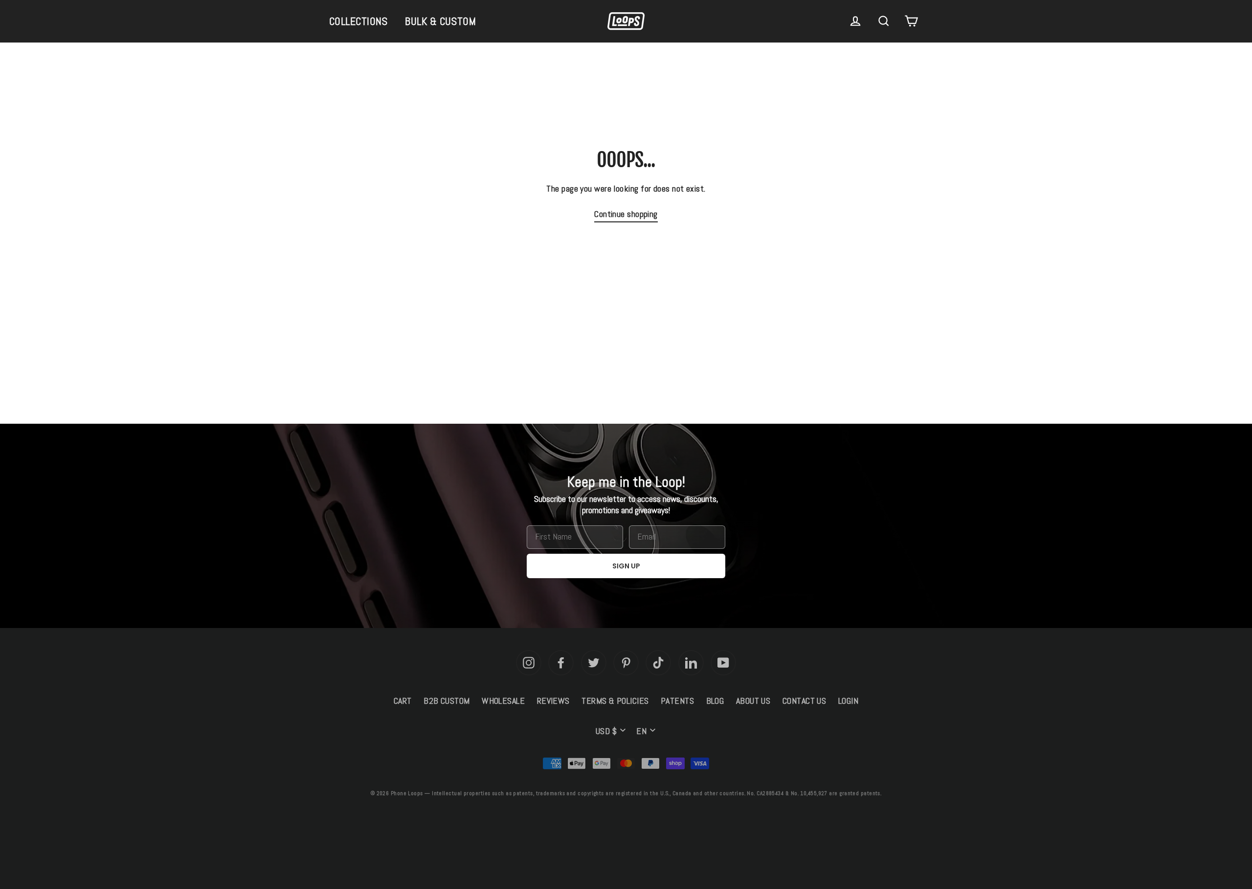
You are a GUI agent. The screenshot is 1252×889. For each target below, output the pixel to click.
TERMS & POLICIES (614, 700)
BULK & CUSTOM (440, 21)
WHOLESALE (503, 700)
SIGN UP (626, 566)
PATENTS (677, 700)
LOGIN (848, 700)
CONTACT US (804, 700)
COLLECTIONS (358, 21)
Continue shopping (626, 213)
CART (403, 700)
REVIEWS (553, 700)
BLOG (715, 700)
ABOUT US (753, 700)
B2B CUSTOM (447, 700)
